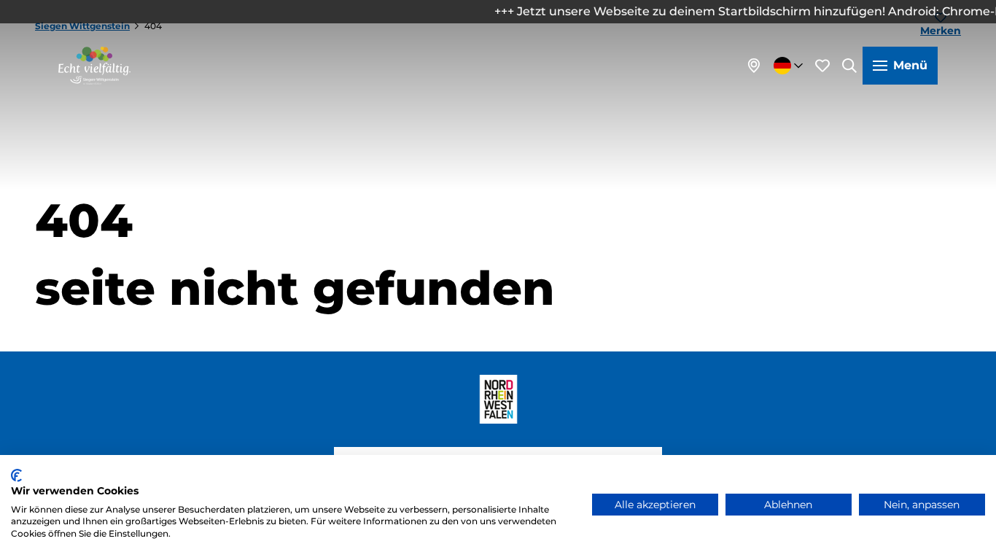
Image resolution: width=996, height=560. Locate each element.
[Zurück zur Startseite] (94, 66)
